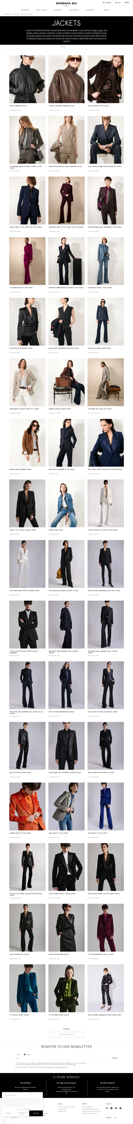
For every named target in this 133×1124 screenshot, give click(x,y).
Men (19, 1054)
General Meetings (87, 1107)
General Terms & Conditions (66, 1107)
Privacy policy (62, 1109)
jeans (95, 30)
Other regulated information (90, 1109)
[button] (26, 10)
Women (28, 1054)
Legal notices (62, 1111)
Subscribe (115, 1058)
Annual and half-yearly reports (91, 1111)
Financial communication (89, 1113)
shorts (101, 30)
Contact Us (13, 1117)
